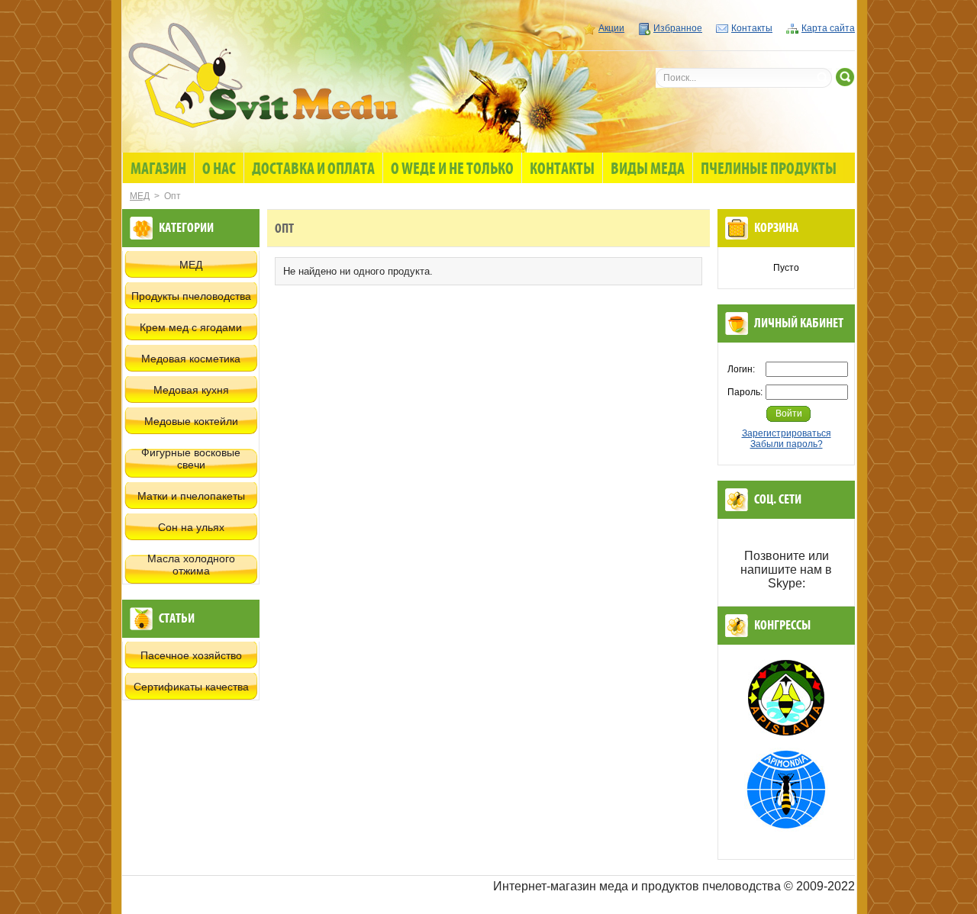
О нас (219, 169)
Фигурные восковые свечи (190, 458)
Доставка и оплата (313, 169)
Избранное (677, 28)
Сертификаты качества (191, 687)
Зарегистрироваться (786, 433)
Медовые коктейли (191, 421)
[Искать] (845, 77)
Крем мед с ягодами (191, 327)
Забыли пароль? (786, 444)
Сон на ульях (191, 527)
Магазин (158, 169)
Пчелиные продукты (769, 169)
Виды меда (648, 169)
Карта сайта (828, 28)
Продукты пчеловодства (191, 296)
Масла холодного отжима (191, 564)
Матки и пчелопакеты (191, 496)
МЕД (140, 196)
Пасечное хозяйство (191, 655)
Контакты (751, 28)
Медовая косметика (190, 358)
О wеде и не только (452, 169)
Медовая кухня (191, 390)
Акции (611, 28)
